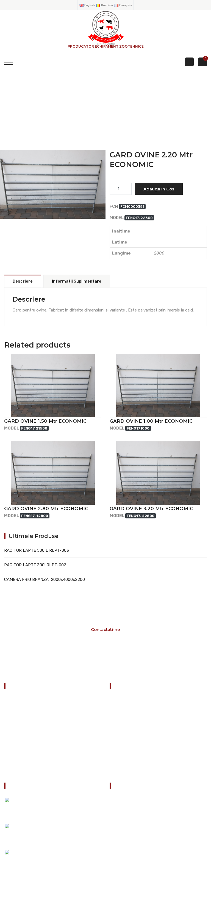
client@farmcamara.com (142, 848)
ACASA (15, 113)
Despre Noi (124, 741)
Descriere (23, 281)
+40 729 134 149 (135, 831)
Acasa (120, 700)
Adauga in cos (158, 189)
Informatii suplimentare (76, 281)
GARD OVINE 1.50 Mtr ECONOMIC (45, 421)
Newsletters (125, 755)
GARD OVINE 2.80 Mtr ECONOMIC (46, 508)
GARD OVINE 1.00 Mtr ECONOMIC (151, 421)
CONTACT (15, 755)
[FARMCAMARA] (105, 27)
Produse (122, 728)
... (32, 858)
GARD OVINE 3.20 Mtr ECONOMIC (151, 508)
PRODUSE (50, 113)
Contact (122, 769)
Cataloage (123, 714)
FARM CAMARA (52, 195)
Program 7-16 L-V (112, 655)
